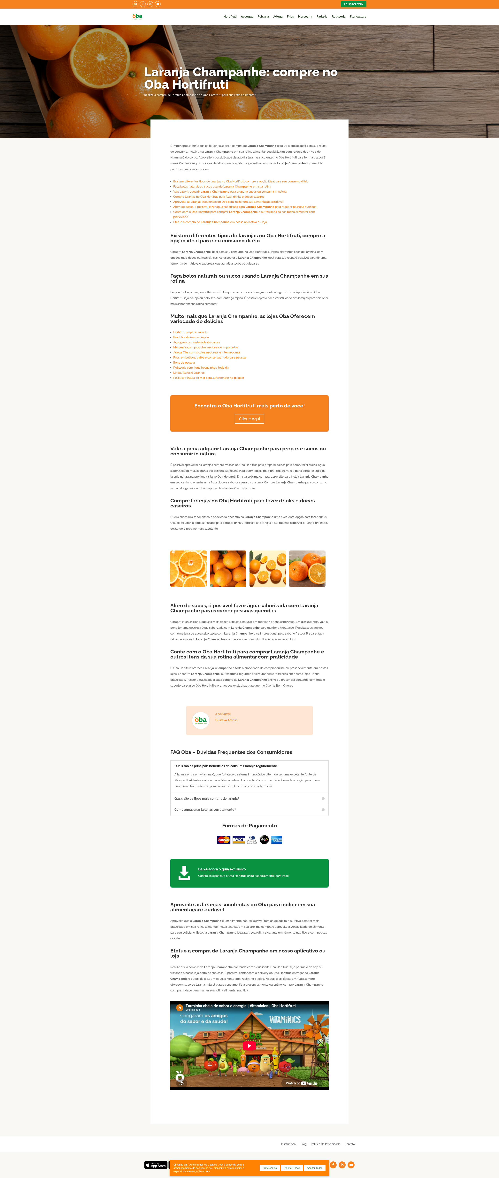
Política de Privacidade (325, 1144)
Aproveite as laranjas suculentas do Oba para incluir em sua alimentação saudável (228, 202)
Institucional (288, 1144)
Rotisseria (339, 16)
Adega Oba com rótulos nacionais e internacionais (206, 352)
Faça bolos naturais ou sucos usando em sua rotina (222, 186)
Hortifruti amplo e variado (190, 332)
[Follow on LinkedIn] (150, 4)
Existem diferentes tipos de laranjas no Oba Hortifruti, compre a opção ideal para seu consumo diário (240, 181)
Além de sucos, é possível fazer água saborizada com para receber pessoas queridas (244, 207)
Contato (350, 1144)
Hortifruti (230, 16)
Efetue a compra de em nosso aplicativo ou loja (220, 222)
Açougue (247, 16)
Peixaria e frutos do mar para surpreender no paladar (208, 378)
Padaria (322, 16)
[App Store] (156, 1168)
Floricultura (358, 16)
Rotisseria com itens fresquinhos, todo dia (201, 367)
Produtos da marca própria (191, 337)
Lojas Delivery (353, 4)
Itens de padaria (184, 362)
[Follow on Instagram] (135, 4)
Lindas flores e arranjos (188, 372)
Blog (304, 1144)
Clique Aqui (249, 419)
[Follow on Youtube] (158, 4)
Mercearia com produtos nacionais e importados (205, 347)
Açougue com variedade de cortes (196, 342)
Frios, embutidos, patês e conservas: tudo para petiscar (210, 357)
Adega (278, 16)
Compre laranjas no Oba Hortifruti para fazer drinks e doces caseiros (218, 196)
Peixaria (263, 16)
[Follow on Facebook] (143, 4)
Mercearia (305, 16)
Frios (290, 16)
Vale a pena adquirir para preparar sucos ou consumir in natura (230, 191)
